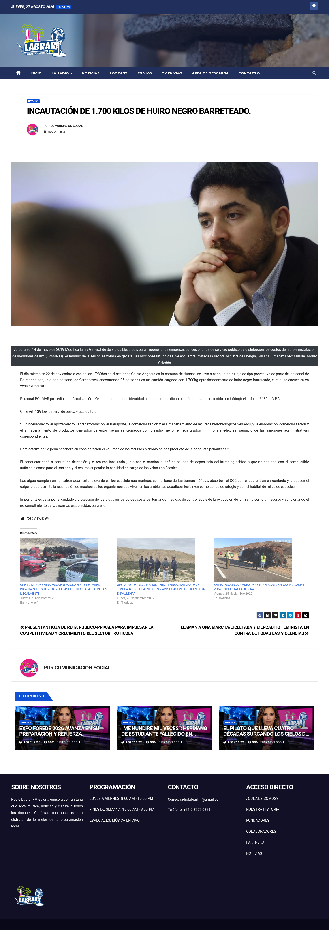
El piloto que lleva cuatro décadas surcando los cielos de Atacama (265, 734)
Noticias (91, 73)
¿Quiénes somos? (262, 798)
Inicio (36, 73)
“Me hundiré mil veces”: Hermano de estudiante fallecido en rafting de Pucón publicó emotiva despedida (164, 736)
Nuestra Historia (262, 809)
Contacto (249, 73)
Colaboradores (261, 831)
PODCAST (118, 73)
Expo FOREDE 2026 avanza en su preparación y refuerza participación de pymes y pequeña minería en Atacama (59, 736)
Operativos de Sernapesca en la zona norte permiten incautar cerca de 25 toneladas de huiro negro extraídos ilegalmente (63, 589)
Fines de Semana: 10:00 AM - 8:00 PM (122, 809)
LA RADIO (61, 73)
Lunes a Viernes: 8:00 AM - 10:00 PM (121, 798)
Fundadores (257, 820)
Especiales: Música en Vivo (115, 820)
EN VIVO (145, 73)
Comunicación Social (67, 126)
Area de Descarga (210, 73)
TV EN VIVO (172, 73)
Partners (255, 842)
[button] (314, 73)
